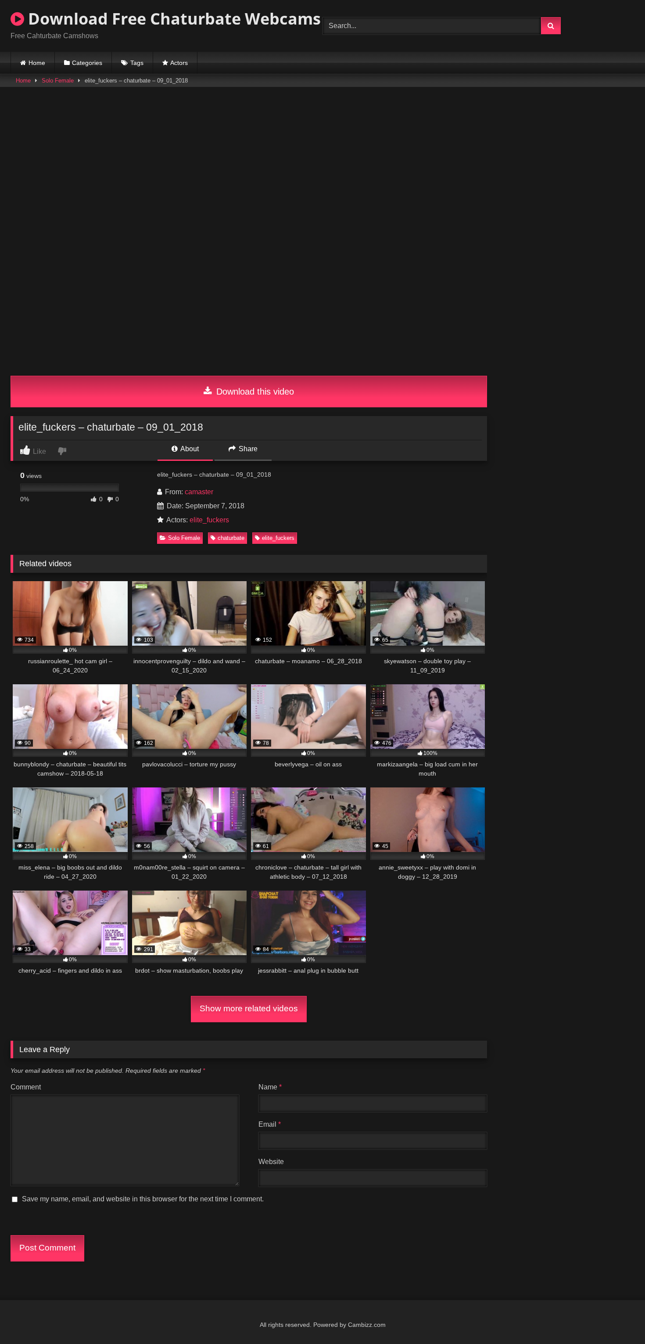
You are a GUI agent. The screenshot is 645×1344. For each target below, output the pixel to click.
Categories (87, 62)
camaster (199, 492)
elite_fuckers (209, 520)
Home (37, 62)
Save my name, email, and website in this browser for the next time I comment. (143, 1199)
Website (271, 1161)
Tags (136, 62)
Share (247, 449)
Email (269, 1124)
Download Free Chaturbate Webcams (172, 18)
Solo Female (58, 80)
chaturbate (231, 538)
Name (270, 1087)
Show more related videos (249, 1008)
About (189, 449)
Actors (179, 62)
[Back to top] (617, 1317)
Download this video (254, 391)
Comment (26, 1087)
